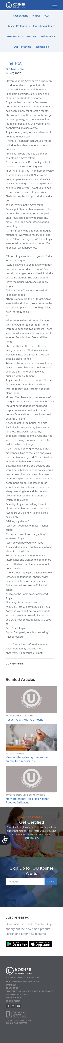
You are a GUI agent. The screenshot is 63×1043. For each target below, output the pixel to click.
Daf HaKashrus (22, 46)
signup (50, 881)
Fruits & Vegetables (44, 26)
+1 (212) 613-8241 (31, 978)
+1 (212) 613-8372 (31, 981)
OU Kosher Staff (15, 69)
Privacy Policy (13, 997)
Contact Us (12, 988)
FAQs (47, 15)
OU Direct (11, 985)
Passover (31, 36)
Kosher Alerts (20, 15)
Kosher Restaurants (19, 26)
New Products (15, 36)
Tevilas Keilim (48, 36)
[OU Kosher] (31, 971)
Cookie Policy (13, 1001)
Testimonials (41, 46)
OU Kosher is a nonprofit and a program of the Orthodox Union (30, 993)
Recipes (36, 15)
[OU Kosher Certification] (16, 5)
